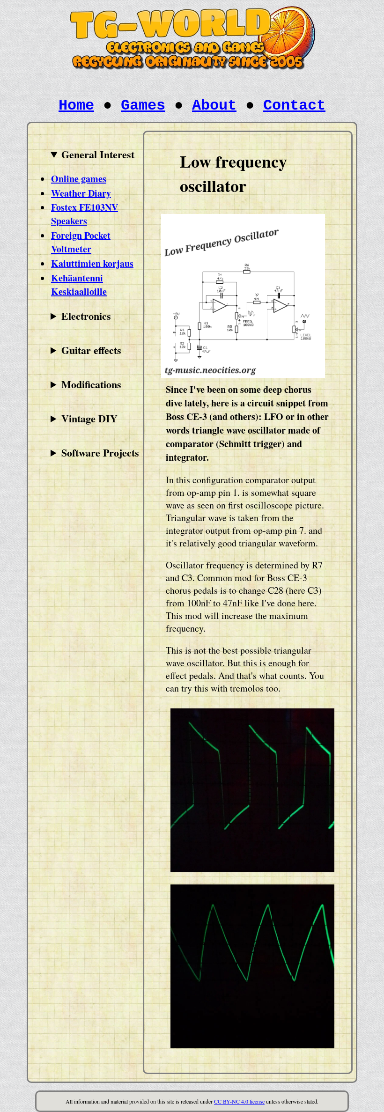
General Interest (97, 154)
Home (76, 105)
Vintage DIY (89, 418)
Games (143, 105)
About (214, 105)
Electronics (86, 316)
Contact (294, 105)
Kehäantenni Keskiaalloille (79, 284)
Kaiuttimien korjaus (92, 263)
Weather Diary (81, 193)
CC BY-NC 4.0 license (239, 1101)
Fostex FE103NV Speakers (84, 214)
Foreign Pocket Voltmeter (81, 242)
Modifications (91, 384)
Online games (78, 178)
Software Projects (100, 452)
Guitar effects (91, 350)
